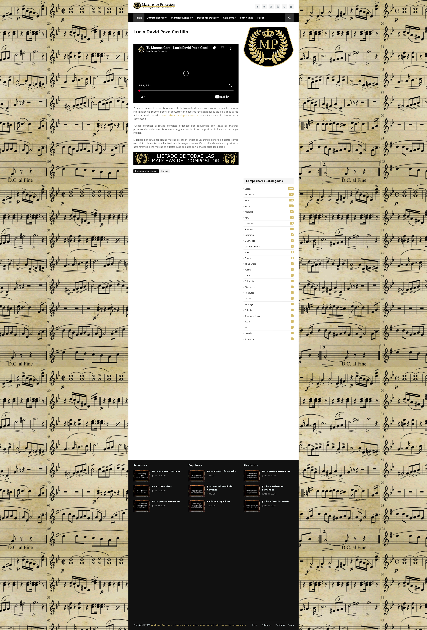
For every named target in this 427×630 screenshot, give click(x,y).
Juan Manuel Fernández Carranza (220, 488)
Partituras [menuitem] (246, 17)
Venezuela (269, 338)
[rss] (284, 6)
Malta (269, 205)
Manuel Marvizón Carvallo (221, 471)
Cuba (269, 275)
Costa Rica (269, 223)
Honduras (269, 292)
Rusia (269, 321)
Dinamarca (269, 287)
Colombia (269, 281)
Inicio (254, 625)
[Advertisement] (269, 123)
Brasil (269, 252)
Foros (291, 625)
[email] (291, 6)
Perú (269, 217)
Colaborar (266, 625)
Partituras (280, 625)
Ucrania (269, 333)
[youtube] (277, 6)
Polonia (269, 310)
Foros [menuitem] (261, 17)
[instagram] (271, 6)
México (269, 298)
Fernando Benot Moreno (166, 471)
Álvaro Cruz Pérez (162, 486)
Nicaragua (269, 234)
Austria (269, 269)
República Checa (269, 315)
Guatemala (269, 194)
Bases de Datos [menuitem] (207, 17)
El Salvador (269, 240)
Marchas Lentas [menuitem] (181, 17)
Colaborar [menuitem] (229, 17)
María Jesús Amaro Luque (166, 501)
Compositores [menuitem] (156, 17)
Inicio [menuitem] (139, 17)
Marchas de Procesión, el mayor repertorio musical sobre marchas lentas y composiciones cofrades (198, 625)
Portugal (269, 211)
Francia (269, 258)
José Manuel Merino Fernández (273, 488)
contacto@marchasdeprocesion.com (179, 115)
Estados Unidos (269, 246)
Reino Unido (269, 263)
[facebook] (257, 6)
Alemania (269, 229)
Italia (269, 200)
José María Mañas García (275, 501)
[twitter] (264, 6)
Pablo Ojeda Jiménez (218, 501)
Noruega (269, 304)
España (164, 171)
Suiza (269, 327)
